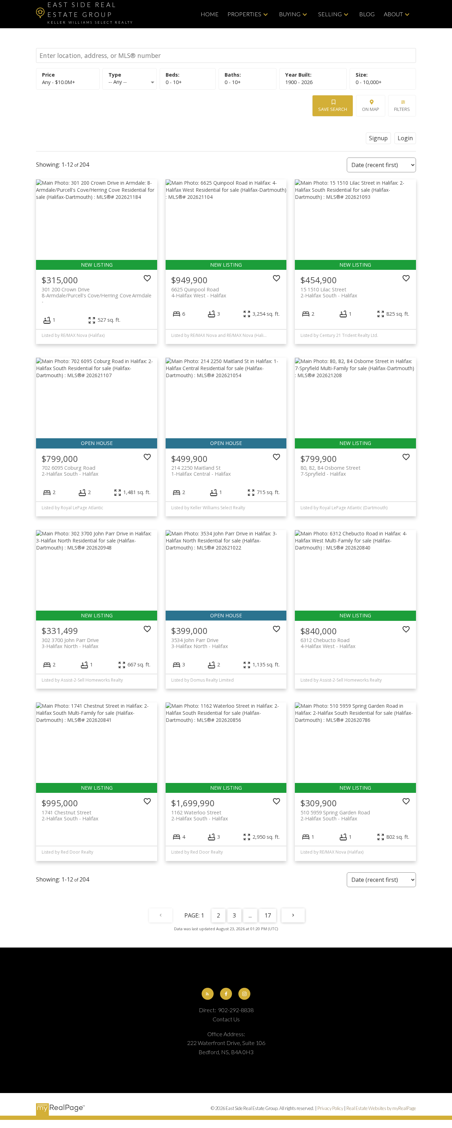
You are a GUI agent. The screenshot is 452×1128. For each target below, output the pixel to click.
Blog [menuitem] (367, 14)
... (250, 915)
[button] (208, 994)
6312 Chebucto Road (328, 643)
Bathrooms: (233, 82)
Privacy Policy (330, 1108)
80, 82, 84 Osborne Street (331, 470)
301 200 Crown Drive (96, 292)
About (393, 14)
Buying (290, 14)
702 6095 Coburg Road (70, 470)
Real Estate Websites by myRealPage (381, 1108)
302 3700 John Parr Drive (70, 643)
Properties (244, 14)
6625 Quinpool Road (198, 292)
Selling (330, 14)
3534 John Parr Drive (199, 643)
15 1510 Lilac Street (329, 292)
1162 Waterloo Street (199, 815)
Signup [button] (378, 138)
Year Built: (299, 82)
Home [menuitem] (210, 14)
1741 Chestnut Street (70, 815)
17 (267, 915)
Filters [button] (402, 109)
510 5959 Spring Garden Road (335, 815)
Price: (58, 82)
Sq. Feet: (369, 82)
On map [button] (370, 109)
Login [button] (405, 138)
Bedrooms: (174, 82)
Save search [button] (332, 109)
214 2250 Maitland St (201, 470)
